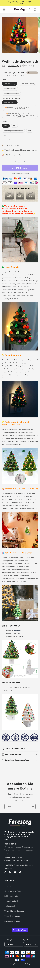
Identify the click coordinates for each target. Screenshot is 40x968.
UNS (7, 126)
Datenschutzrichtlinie (12, 901)
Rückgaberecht (10, 906)
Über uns (7, 886)
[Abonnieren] (33, 806)
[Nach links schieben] (15, 56)
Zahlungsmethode (11, 896)
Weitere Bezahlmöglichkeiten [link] (20, 173)
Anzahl (4, 135)
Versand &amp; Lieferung (14, 911)
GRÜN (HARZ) (10, 84)
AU (30, 131)
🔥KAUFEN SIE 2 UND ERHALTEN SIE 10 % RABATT (20, 108)
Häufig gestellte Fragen (13, 891)
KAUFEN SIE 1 (11, 102)
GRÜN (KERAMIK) (29, 84)
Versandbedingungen (12, 916)
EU (15, 126)
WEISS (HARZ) (11, 89)
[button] (4, 9)
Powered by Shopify (26, 964)
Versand (4, 76)
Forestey (16, 964)
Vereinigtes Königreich (14, 131)
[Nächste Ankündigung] (35, 2)
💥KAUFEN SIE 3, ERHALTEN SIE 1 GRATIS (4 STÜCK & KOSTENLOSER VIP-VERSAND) (20, 116)
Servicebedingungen (12, 921)
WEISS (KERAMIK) (12, 94)
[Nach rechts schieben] (24, 56)
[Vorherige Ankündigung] (4, 2)
